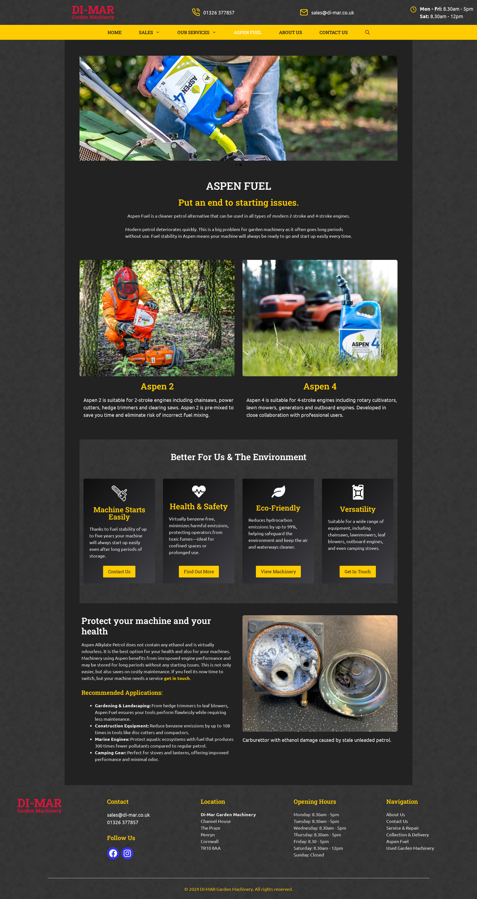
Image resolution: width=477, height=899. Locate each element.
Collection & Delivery (407, 834)
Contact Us (397, 821)
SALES (146, 32)
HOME (114, 32)
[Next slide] (394, 108)
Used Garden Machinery (410, 848)
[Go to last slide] (83, 108)
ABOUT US (290, 32)
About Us (395, 814)
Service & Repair (402, 827)
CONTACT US (333, 32)
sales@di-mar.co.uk (332, 12)
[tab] (236, 165)
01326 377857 (219, 12)
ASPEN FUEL (248, 32)
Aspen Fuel (397, 841)
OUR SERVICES (193, 32)
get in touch (177, 678)
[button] (367, 32)
